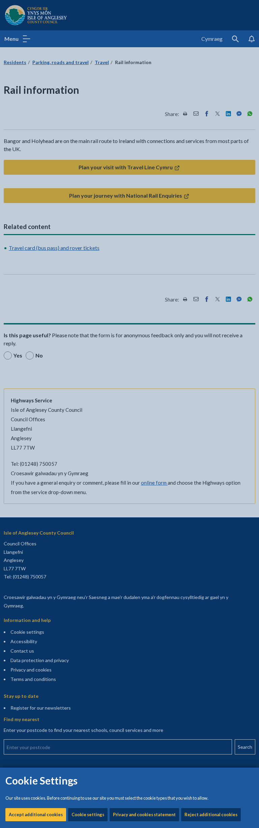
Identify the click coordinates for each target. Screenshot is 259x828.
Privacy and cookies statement (144, 814)
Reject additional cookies (210, 814)
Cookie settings (87, 814)
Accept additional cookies (36, 814)
